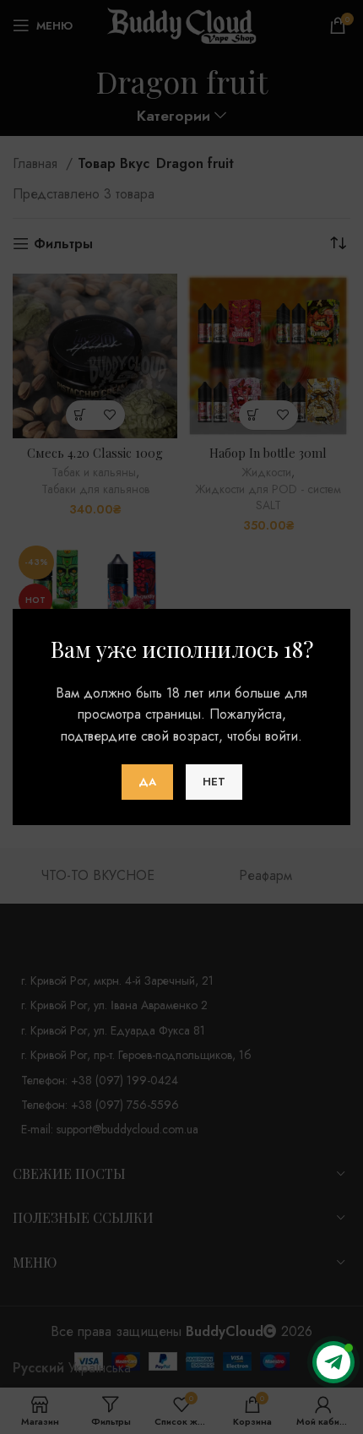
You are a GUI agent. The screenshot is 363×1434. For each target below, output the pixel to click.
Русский (38, 1367)
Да (147, 782)
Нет (214, 782)
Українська (99, 1367)
